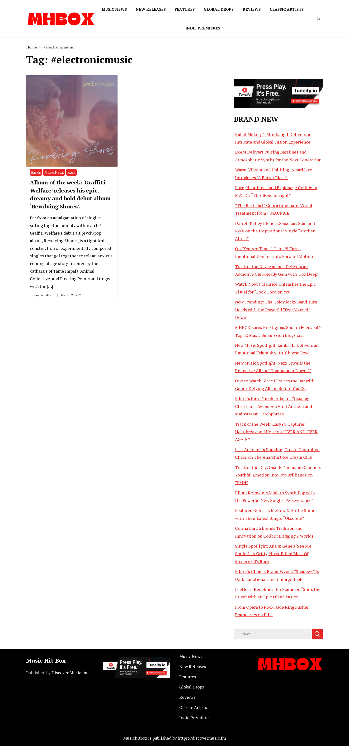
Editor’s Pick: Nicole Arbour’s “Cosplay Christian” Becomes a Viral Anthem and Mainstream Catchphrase (273, 406)
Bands (36, 172)
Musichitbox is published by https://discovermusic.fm (174, 738)
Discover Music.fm (69, 672)
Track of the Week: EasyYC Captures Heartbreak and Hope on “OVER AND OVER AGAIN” (276, 431)
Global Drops (219, 9)
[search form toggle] (318, 18)
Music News (114, 9)
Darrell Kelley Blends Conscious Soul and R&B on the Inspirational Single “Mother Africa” (275, 230)
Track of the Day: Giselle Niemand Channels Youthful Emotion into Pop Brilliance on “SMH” (278, 475)
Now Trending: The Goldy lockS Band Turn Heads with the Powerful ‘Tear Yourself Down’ (276, 309)
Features (185, 9)
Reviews (252, 9)
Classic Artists (287, 9)
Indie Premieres (202, 28)
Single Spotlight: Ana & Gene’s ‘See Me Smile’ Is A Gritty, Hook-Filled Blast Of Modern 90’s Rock (273, 553)
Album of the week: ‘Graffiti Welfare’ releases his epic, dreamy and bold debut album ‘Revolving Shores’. (70, 194)
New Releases (151, 9)
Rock (71, 172)
